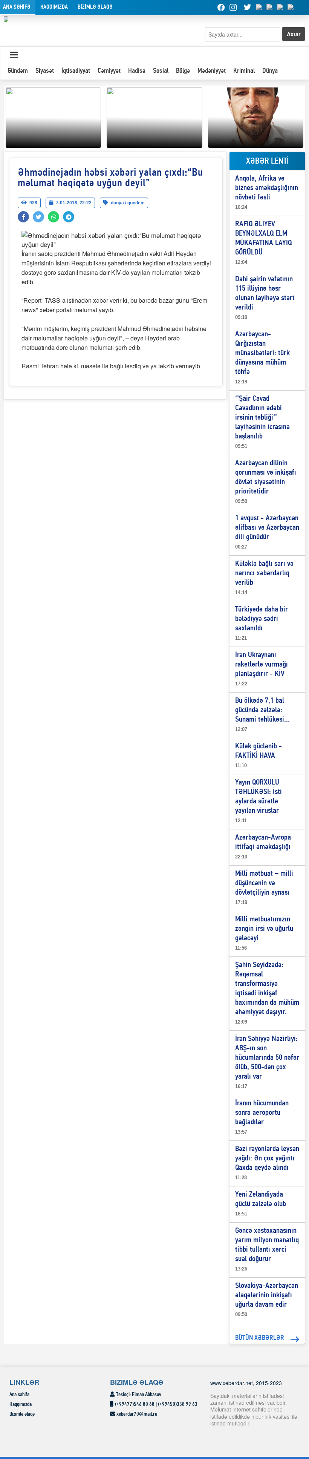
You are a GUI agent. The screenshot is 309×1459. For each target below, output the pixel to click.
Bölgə (183, 71)
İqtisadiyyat (75, 71)
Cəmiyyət (109, 71)
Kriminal (244, 71)
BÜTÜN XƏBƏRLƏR (259, 1338)
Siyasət (44, 71)
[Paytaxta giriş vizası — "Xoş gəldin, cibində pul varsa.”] (255, 116)
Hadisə (136, 71)
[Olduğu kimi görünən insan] (154, 116)
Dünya (270, 71)
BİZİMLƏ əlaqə (95, 7)
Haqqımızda (54, 7)
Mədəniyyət (211, 71)
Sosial (160, 71)
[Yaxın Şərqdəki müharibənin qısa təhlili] (53, 116)
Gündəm (18, 71)
